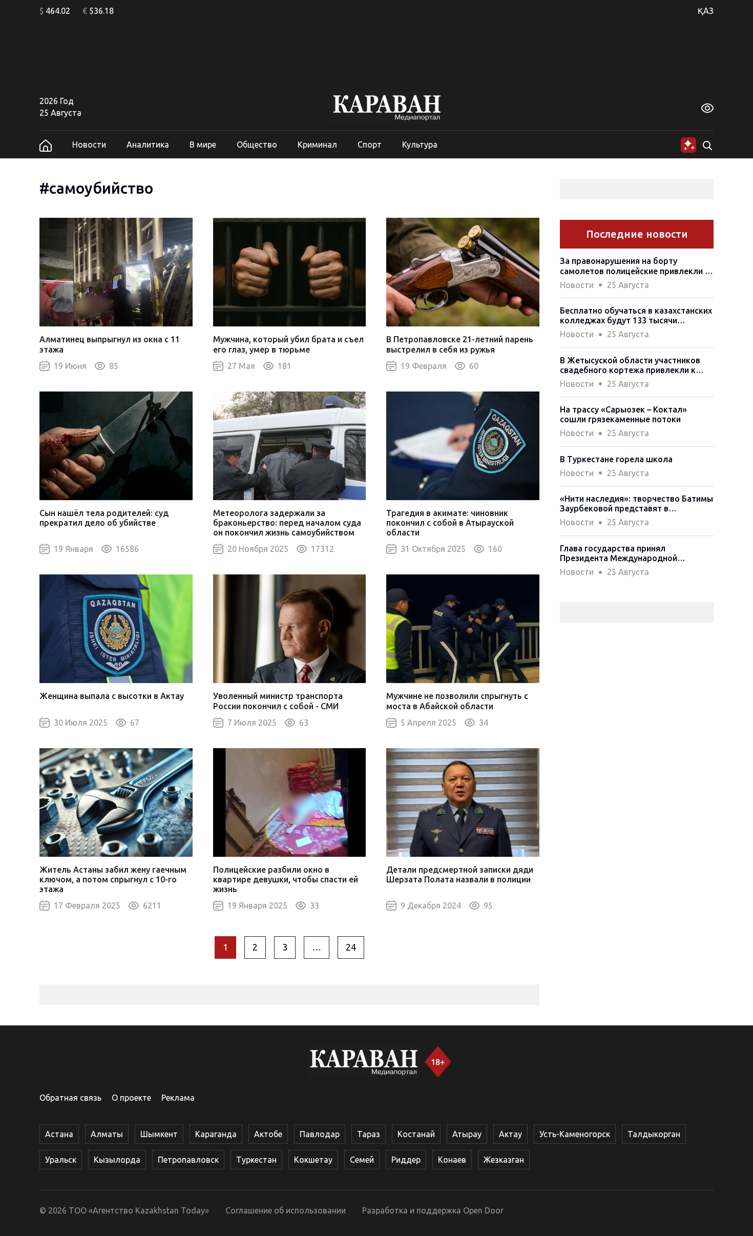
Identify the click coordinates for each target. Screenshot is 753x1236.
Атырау (467, 1134)
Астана (59, 1134)
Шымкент (159, 1134)
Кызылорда (117, 1159)
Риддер (406, 1159)
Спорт (370, 144)
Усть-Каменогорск (574, 1134)
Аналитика (148, 144)
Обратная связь (70, 1097)
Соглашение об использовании (285, 1210)
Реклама (178, 1097)
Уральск (60, 1159)
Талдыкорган (654, 1134)
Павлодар (320, 1134)
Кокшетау (313, 1159)
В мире (203, 144)
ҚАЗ (706, 10)
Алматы (107, 1134)
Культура (419, 144)
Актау (510, 1134)
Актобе (268, 1134)
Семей (362, 1159)
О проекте (131, 1097)
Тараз (368, 1134)
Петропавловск (188, 1159)
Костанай (416, 1134)
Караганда (216, 1134)
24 (351, 947)
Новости (89, 144)
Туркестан (256, 1159)
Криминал (317, 144)
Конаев (452, 1159)
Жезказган (504, 1159)
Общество (257, 144)
